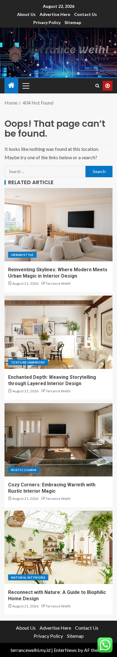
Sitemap (72, 22)
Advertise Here (55, 14)
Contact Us (85, 14)
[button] (26, 85)
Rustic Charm (23, 470)
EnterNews (65, 650)
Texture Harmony (28, 362)
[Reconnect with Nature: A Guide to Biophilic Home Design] (58, 547)
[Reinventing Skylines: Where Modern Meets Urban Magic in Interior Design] (58, 224)
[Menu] (26, 85)
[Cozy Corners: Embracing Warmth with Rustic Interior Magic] (58, 439)
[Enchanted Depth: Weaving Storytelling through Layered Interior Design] (58, 332)
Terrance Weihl (58, 283)
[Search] (97, 86)
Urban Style (22, 255)
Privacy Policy (47, 22)
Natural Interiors (28, 577)
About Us (26, 14)
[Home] (11, 85)
